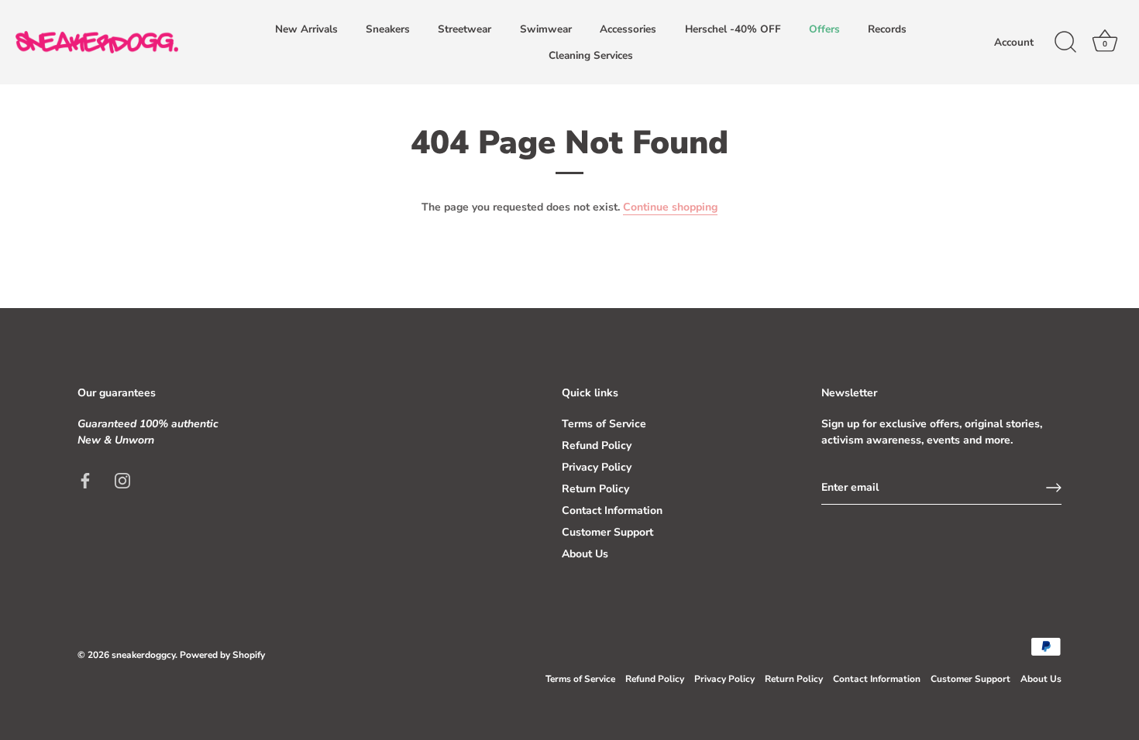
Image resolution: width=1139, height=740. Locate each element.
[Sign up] (1054, 487)
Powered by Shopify (222, 655)
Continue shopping (670, 207)
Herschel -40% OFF (733, 29)
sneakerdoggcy (143, 655)
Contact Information (612, 510)
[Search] (1065, 43)
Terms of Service (604, 423)
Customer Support (607, 532)
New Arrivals (306, 29)
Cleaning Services (591, 55)
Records (887, 29)
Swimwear (546, 29)
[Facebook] (85, 479)
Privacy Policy (596, 467)
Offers (824, 29)
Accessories (628, 29)
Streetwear (464, 29)
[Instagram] (122, 479)
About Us (585, 553)
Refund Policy (596, 445)
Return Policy (595, 488)
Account (1014, 42)
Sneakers (388, 29)
